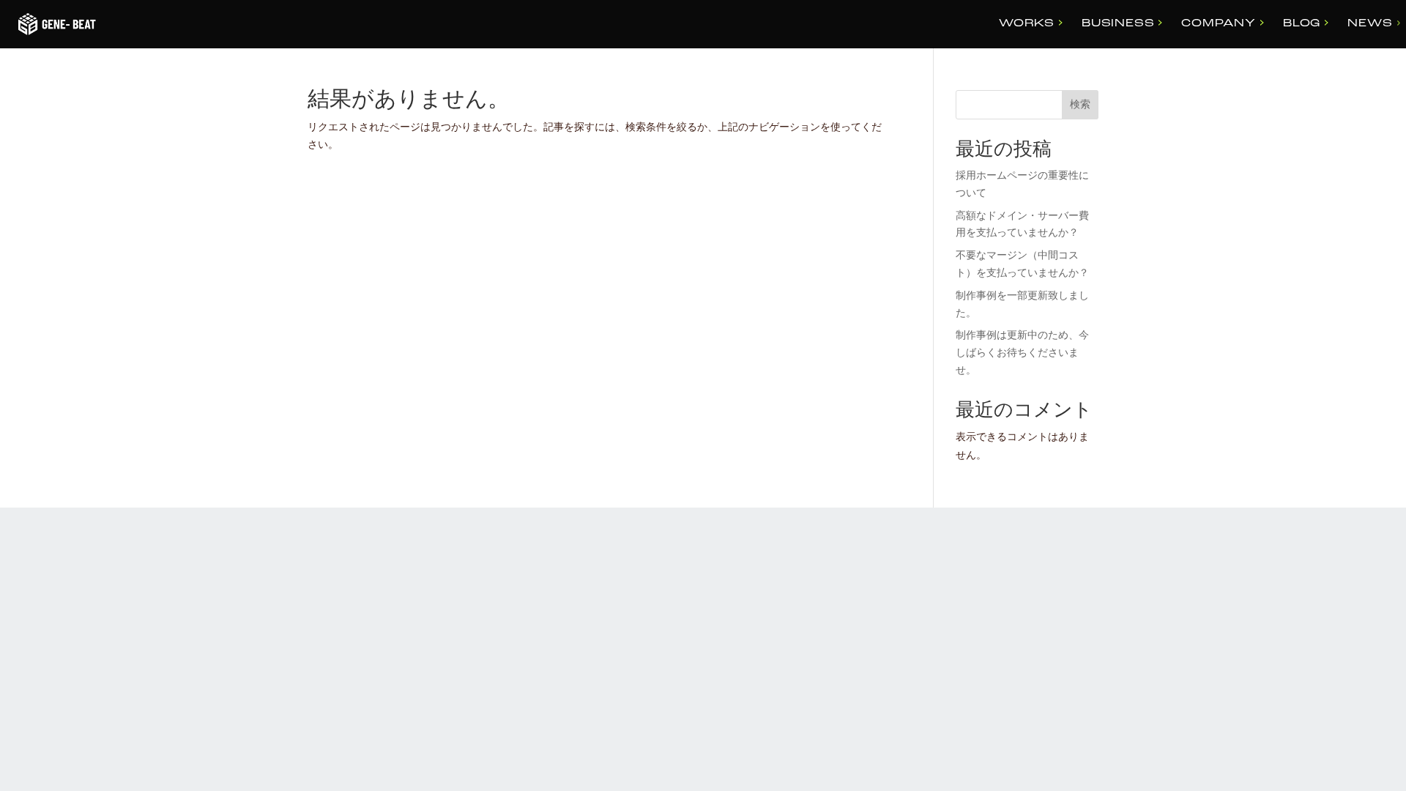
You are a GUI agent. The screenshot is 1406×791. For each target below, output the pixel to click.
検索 (1080, 105)
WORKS (1026, 23)
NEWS (1369, 23)
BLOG (1301, 23)
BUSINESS (1118, 23)
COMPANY (1218, 23)
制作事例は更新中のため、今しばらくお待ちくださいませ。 (1022, 353)
